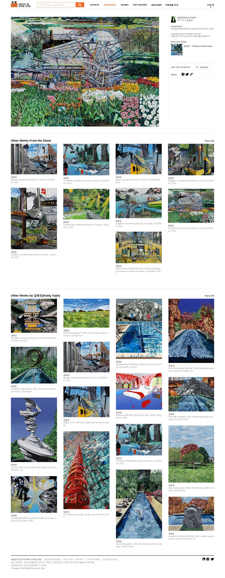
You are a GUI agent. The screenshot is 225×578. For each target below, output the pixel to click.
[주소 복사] (191, 74)
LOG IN (210, 5)
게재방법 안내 (171, 5)
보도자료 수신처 (110, 559)
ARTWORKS (110, 5)
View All (209, 141)
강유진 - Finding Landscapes (198, 46)
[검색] (80, 4)
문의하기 (80, 559)
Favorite (204, 67)
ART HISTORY (140, 5)
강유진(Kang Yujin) (186, 17)
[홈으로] (21, 3)
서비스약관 (68, 559)
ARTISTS (94, 5)
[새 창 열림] (183, 74)
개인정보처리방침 (52, 559)
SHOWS (125, 5)
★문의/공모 (156, 5)
